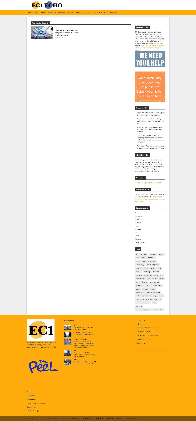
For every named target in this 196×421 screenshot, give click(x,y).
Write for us (31, 396)
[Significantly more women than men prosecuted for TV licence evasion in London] (42, 32)
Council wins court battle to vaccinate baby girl (83, 328)
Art (137, 254)
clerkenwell (151, 258)
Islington (146, 285)
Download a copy (33, 411)
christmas (153, 254)
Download (113, 13)
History (70, 13)
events (154, 279)
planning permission (156, 296)
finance (161, 279)
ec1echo (147, 339)
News (35, 13)
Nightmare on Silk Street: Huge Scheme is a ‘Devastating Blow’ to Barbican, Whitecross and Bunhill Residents (84, 344)
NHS (137, 296)
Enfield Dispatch (92, 418)
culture (152, 268)
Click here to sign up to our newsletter (148, 183)
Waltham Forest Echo (78, 418)
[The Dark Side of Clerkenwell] (67, 334)
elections (139, 275)
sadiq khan (157, 299)
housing (138, 285)
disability (138, 272)
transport (139, 306)
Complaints (31, 407)
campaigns (143, 254)
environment (158, 275)
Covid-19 (139, 268)
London (145, 289)
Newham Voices (133, 418)
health (138, 282)
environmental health (143, 279)
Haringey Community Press (107, 418)
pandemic (144, 296)
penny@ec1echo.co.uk (148, 328)
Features (43, 13)
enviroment (148, 275)
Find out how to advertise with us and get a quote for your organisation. (150, 199)
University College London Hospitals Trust (149, 310)
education (156, 272)
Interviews (61, 13)
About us (87, 13)
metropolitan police (153, 292)
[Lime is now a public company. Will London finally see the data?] (67, 362)
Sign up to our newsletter (36, 403)
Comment (79, 13)
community (152, 261)
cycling (159, 268)
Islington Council (156, 285)
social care (146, 303)
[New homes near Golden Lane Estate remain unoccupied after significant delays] (67, 353)
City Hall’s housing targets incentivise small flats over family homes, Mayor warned (150, 129)
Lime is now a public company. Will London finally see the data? (85, 363)
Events (84, 332)
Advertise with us (100, 13)
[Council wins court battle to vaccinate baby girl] (67, 327)
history (144, 282)
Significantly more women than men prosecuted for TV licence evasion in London (66, 32)
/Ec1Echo (147, 331)
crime (146, 268)
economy (147, 272)
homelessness (154, 282)
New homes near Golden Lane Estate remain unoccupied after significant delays (84, 354)
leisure (138, 289)
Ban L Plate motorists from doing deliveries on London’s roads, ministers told (151, 121)
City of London (141, 258)
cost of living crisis (153, 265)
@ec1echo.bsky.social (150, 335)
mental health (140, 292)
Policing (138, 299)
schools (138, 303)
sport (154, 303)
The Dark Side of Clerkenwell (83, 334)
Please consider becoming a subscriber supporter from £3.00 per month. (150, 47)
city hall (161, 254)
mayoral (152, 289)
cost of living (140, 265)
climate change (141, 261)
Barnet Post (121, 418)
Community (52, 13)
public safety (147, 299)
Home (29, 13)
